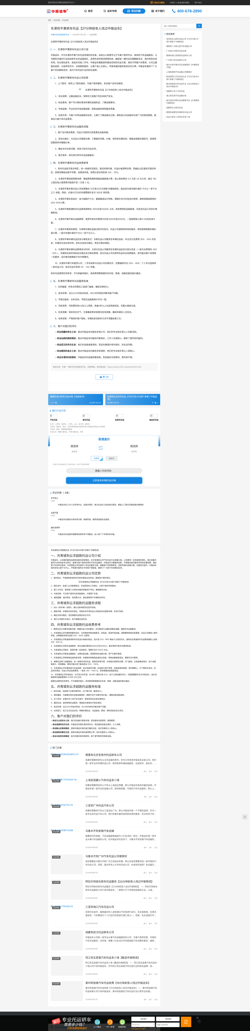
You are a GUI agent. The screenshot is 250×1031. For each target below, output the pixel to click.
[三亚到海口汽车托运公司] (67, 915)
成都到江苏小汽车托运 (175, 91)
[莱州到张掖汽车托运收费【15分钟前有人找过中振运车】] (67, 991)
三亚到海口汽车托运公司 (99, 907)
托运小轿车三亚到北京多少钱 (178, 117)
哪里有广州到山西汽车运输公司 (179, 46)
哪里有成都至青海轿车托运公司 (179, 112)
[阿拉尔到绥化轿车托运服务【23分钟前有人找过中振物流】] (67, 890)
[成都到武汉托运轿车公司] (67, 940)
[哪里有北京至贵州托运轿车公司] (67, 763)
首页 (90, 11)
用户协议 (198, 2)
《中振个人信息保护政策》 (179, 2)
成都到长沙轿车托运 (174, 107)
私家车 (96, 458)
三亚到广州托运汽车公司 (99, 805)
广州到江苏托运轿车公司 (176, 60)
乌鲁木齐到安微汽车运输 (99, 831)
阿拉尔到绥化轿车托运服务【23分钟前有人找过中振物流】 (119, 881)
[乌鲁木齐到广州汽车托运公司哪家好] (67, 864)
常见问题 (136, 11)
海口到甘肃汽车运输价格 (176, 95)
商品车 (111, 458)
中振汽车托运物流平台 (60, 34)
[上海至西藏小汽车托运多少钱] (67, 788)
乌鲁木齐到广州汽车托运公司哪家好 (106, 856)
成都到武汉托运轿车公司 (99, 932)
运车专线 (112, 11)
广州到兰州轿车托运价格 (176, 51)
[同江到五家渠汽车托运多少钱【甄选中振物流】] (67, 966)
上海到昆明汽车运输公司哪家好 (179, 72)
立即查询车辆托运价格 (104, 480)
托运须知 (93, 34)
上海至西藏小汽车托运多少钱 (102, 780)
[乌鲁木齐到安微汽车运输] (67, 839)
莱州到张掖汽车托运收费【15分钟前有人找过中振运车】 (118, 983)
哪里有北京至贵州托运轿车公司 (103, 755)
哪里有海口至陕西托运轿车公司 (179, 55)
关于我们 (160, 11)
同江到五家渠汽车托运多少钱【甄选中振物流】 (112, 957)
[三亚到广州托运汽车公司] (67, 814)
